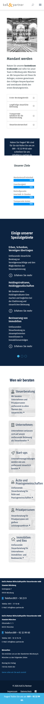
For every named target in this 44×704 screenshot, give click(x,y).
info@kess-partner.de (22, 155)
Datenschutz (26, 691)
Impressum (12, 691)
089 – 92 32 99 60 (19, 148)
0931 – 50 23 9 (20, 598)
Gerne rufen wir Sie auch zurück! (14, 672)
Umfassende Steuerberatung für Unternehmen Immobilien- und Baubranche (19, 551)
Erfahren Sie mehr (23, 275)
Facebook (36, 691)
